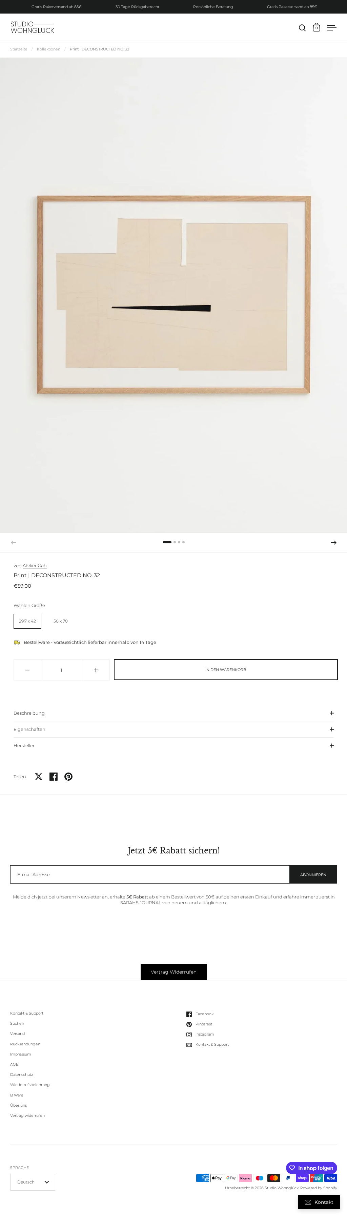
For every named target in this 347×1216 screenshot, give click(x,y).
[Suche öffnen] (302, 27)
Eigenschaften (29, 729)
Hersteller (24, 745)
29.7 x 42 (27, 621)
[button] (167, 542)
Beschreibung (29, 713)
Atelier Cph (35, 565)
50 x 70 (61, 621)
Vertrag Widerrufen (174, 972)
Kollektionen (48, 49)
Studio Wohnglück (282, 1188)
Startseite (18, 49)
